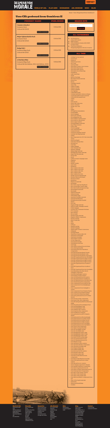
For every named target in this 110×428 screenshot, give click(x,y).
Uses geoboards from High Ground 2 (80, 321)
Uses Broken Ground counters (78, 275)
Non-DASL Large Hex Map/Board (79, 185)
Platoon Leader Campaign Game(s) (79, 206)
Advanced (73, 60)
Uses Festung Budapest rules (78, 308)
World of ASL (40, 8)
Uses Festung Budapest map (78, 306)
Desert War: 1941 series (76, 103)
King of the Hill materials (77, 154)
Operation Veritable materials (78, 197)
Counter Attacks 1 (23, 25)
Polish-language (75, 208)
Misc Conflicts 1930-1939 (77, 169)
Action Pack (74, 58)
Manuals (73, 161)
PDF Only (73, 203)
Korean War (74, 155)
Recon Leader (74, 214)
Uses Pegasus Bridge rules (77, 349)
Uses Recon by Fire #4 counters (79, 351)
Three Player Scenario (76, 238)
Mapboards (52, 413)
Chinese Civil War (75, 88)
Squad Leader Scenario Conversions (80, 229)
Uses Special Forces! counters (78, 363)
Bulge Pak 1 (21, 48)
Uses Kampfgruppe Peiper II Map (79, 334)
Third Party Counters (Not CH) (78, 234)
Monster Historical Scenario (78, 177)
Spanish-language (75, 228)
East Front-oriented (76, 115)
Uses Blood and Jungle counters (79, 274)
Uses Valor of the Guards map (78, 374)
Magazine (73, 160)
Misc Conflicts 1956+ (76, 172)
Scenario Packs (74, 44)
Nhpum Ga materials (76, 181)
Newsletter (74, 180)
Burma (72, 82)
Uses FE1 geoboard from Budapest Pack (81, 304)
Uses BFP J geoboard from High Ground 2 (81, 261)
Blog (93, 8)
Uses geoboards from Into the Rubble (80, 323)
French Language (75, 128)
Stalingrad (73, 231)
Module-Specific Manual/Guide (78, 175)
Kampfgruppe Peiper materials (78, 152)
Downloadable (74, 112)
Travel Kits (52, 417)
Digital (72, 109)
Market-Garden (75, 163)
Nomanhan (73, 183)
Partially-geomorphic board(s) (78, 200)
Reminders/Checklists (29, 410)
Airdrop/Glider (74, 65)
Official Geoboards (75, 192)
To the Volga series (75, 240)
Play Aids (53, 8)
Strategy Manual (75, 232)
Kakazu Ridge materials (76, 151)
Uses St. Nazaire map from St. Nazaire (80, 365)
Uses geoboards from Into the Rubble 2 (80, 325)
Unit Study (73, 245)
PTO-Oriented (74, 211)
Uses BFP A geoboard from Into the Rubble (81, 257)
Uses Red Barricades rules (77, 354)
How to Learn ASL (79, 407)
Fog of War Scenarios (76, 125)
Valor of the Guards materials (78, 380)
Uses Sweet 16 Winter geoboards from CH (81, 369)
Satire (72, 223)
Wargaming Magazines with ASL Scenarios (81, 47)
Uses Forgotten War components (79, 311)
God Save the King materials (78, 134)
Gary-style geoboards (76, 129)
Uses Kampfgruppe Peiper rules (79, 335)
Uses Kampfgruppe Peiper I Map (79, 332)
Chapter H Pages (75, 86)
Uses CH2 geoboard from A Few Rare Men (81, 280)
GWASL (73, 135)
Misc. (51, 419)
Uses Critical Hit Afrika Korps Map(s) (80, 294)
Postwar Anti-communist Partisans (80, 209)
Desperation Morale (23, 5)
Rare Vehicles (74, 212)
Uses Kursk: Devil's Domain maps (79, 337)
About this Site (66, 407)
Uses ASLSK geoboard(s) (77, 248)
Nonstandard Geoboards (77, 189)
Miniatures (73, 166)
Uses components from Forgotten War (81, 283)
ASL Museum (77, 8)
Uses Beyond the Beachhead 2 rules (80, 254)
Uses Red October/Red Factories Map (80, 358)
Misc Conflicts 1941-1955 (77, 171)
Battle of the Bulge (75, 77)
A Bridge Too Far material (77, 57)
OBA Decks (27, 417)
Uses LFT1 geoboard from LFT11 (79, 338)
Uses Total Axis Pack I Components (80, 371)
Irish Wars (73, 145)
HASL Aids (27, 413)
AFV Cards (73, 63)
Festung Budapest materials (78, 123)
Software (73, 225)
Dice (72, 108)
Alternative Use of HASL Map (78, 71)
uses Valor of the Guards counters (79, 372)
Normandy (73, 191)
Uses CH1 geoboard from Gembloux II (80, 278)
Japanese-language (75, 149)
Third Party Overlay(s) (76, 237)
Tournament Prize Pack (77, 243)
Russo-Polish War (75, 220)
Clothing (52, 412)
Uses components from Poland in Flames (81, 291)
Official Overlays (75, 194)
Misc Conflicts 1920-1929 (77, 168)
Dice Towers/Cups (54, 407)
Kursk (72, 157)
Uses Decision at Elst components (79, 298)
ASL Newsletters (75, 38)
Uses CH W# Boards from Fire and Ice (80, 277)
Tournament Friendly (76, 241)
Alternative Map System (77, 68)
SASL (72, 221)
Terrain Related (28, 411)
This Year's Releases (17, 410)
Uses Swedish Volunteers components (80, 366)
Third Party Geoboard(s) (77, 235)
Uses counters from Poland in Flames (80, 292)
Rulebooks (52, 408)
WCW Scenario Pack (42, 407)
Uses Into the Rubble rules (77, 331)
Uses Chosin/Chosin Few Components (80, 281)
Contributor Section (29, 420)
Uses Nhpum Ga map (76, 341)
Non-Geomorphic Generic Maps (79, 186)
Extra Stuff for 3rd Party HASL (78, 118)
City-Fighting (74, 91)
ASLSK (72, 75)
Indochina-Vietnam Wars (77, 141)
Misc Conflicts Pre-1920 (77, 174)
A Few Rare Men (22, 60)
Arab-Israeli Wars (75, 74)
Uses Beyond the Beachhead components (81, 255)
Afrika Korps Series (76, 61)
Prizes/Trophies (53, 416)
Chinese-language (75, 89)
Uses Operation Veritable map (78, 346)
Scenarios (64, 8)
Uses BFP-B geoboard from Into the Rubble (81, 269)
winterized (73, 381)
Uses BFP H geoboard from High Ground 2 (81, 258)
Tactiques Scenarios (42, 410)
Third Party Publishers (76, 46)
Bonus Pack (74, 80)
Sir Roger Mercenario (42, 415)
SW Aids (27, 416)
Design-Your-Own (75, 106)
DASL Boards (74, 101)
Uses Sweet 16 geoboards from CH (79, 368)
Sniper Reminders (29, 419)
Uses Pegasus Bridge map (77, 348)
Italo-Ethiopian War (76, 148)
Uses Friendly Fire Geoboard (78, 312)
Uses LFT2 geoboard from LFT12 (79, 340)
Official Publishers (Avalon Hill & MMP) (80, 43)
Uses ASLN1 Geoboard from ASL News (80, 246)
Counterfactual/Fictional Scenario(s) (80, 95)
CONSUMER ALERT (76, 92)
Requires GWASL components (78, 217)
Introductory (74, 143)
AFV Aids (27, 415)
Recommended (16, 416)
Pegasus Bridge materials (77, 205)
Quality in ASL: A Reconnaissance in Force (79, 419)
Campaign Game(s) (75, 83)
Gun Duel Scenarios (42, 413)
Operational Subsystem (77, 198)
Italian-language (75, 146)
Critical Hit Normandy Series (78, 97)
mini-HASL (73, 165)
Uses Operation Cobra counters (79, 343)
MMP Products (74, 41)
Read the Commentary (42, 32)
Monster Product (75, 178)
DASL (72, 100)
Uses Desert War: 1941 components (80, 300)
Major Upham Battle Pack (26, 37)
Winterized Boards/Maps (77, 383)
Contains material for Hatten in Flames (80, 94)
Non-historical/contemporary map (80, 188)
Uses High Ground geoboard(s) (78, 328)
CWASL (72, 98)
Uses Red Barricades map (77, 352)
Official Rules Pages (76, 195)
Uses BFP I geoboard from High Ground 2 (81, 260)
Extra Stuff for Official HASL (78, 120)
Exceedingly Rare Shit (76, 117)
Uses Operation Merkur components (80, 344)
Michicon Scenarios (42, 408)
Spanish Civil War (75, 226)
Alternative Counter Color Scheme (79, 66)
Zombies (73, 384)
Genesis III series (75, 131)
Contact (91, 2)
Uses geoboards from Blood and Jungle (80, 317)
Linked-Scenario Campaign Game (79, 158)
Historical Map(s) (75, 140)
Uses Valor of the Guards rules (78, 375)
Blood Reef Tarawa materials (78, 78)
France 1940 (74, 126)
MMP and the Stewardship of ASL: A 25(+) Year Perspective (79, 410)
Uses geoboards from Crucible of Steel (80, 318)
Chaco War (73, 85)
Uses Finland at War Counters (78, 309)
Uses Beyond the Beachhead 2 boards (80, 252)
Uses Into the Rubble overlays (78, 329)
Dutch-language (75, 114)
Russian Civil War (75, 218)
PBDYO (72, 201)
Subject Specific (28, 412)
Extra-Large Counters (76, 122)
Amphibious (74, 72)
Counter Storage (53, 410)
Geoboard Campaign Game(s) (78, 132)
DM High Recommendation (78, 111)
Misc (87, 8)
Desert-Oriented (75, 105)
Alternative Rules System (77, 69)
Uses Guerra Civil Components (78, 326)
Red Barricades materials (77, 215)
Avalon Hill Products (76, 40)
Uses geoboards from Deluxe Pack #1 (80, 320)
